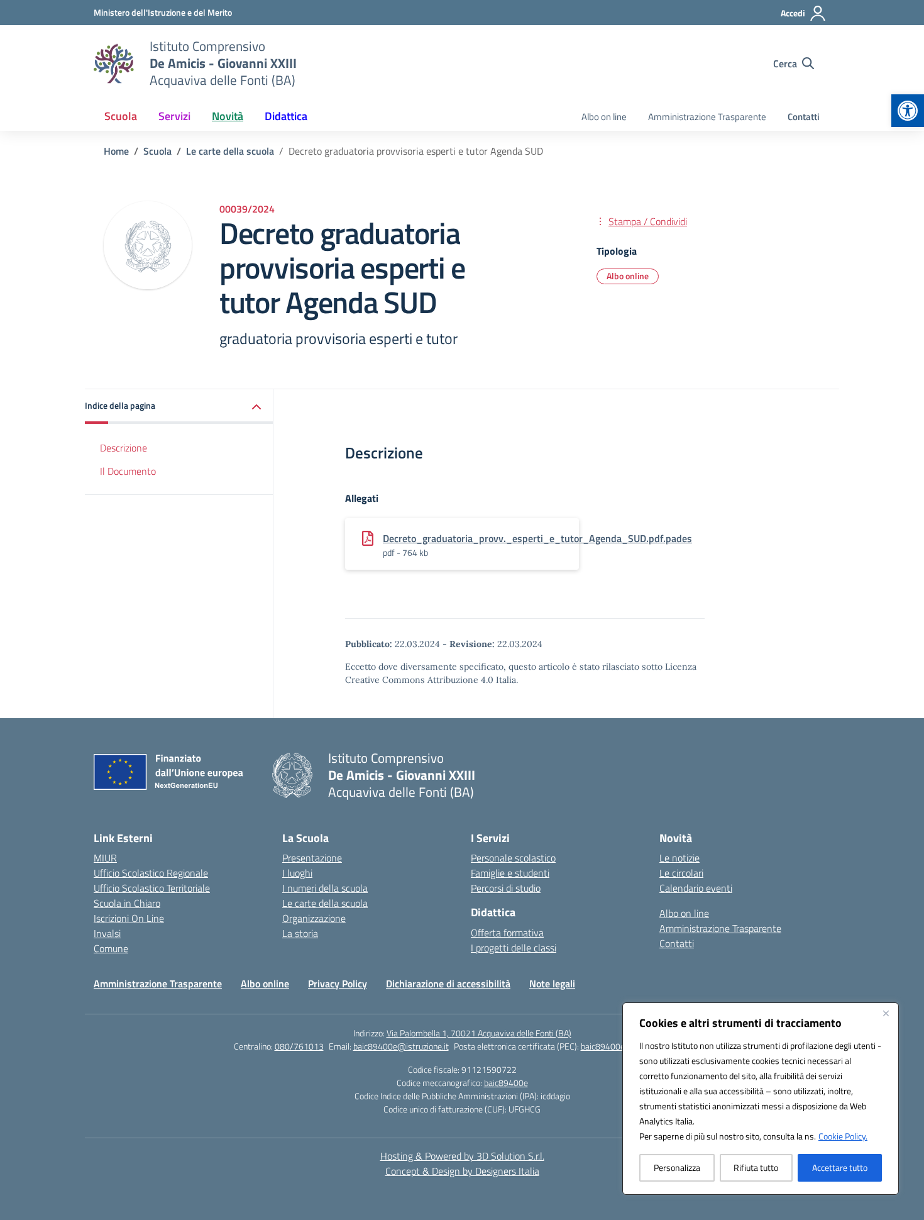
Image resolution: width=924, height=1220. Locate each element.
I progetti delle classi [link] (513, 947)
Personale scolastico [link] (513, 857)
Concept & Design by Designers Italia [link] (462, 1170)
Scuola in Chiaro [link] (127, 903)
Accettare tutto (839, 1167)
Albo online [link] (628, 275)
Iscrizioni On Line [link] (129, 918)
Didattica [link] (286, 116)
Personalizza (677, 1167)
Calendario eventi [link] (695, 888)
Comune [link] (111, 948)
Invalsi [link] (107, 933)
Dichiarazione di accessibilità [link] (448, 983)
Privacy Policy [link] (337, 983)
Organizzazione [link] (314, 918)
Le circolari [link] (681, 872)
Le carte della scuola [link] (325, 903)
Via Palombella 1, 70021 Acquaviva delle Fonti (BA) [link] (479, 1033)
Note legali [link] (552, 983)
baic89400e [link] (506, 1082)
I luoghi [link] (297, 872)
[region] (760, 1098)
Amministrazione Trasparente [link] (707, 116)
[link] (907, 110)
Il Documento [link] (128, 471)
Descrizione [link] (123, 447)
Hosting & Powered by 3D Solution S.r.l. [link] (462, 1155)
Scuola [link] (120, 116)
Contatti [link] (804, 116)
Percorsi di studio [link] (506, 888)
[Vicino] (885, 1013)
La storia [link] (300, 933)
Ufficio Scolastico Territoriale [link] (152, 888)
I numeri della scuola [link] (325, 888)
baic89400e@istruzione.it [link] (401, 1046)
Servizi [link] (174, 116)
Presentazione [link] (312, 857)
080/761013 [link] (299, 1046)
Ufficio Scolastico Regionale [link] (151, 872)
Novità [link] (227, 116)
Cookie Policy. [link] (842, 1136)
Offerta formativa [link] (507, 932)
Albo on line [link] (604, 116)
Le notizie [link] (679, 857)
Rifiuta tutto (756, 1167)
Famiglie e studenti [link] (510, 872)
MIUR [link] (105, 857)
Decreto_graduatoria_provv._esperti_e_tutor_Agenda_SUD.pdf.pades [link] (537, 538)
